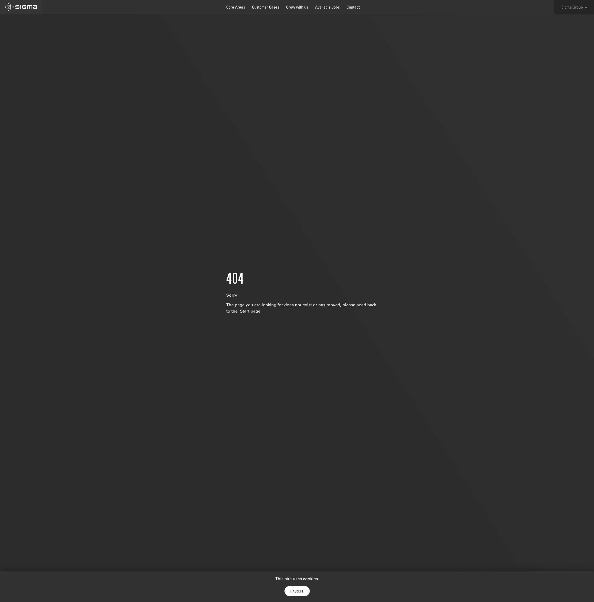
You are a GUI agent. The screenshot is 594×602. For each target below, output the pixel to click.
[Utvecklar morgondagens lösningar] (21, 7)
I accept (297, 591)
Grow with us (297, 8)
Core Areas (235, 8)
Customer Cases (265, 8)
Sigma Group (574, 7)
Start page (250, 312)
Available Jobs (327, 8)
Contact (353, 8)
